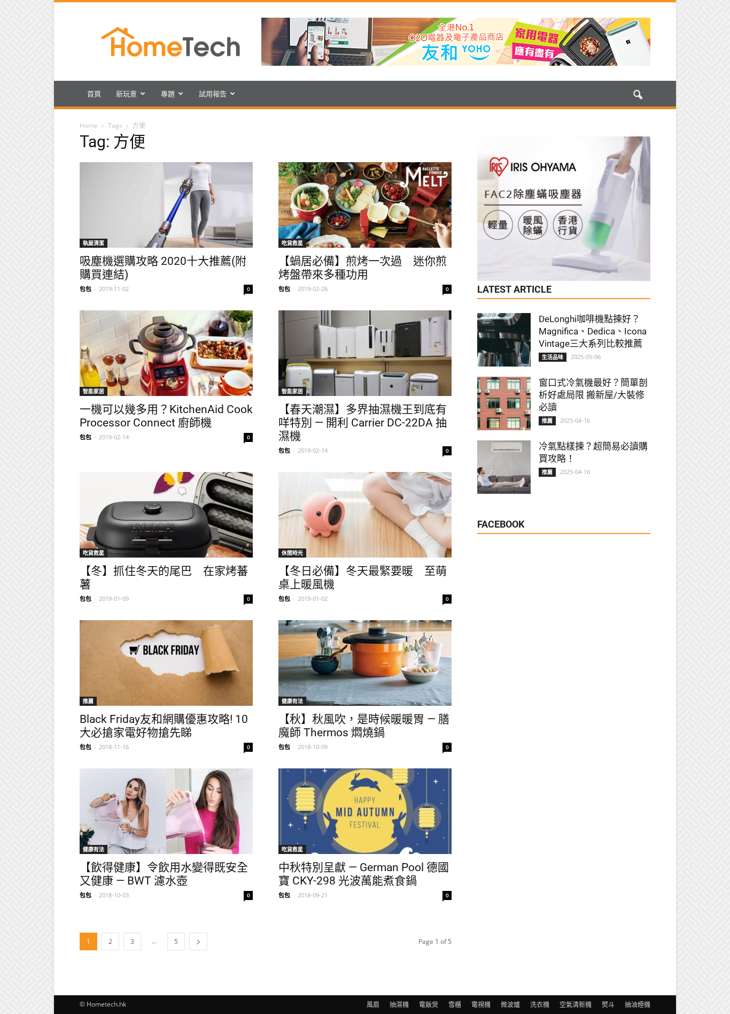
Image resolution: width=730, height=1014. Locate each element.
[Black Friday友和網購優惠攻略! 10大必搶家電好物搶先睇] (166, 663)
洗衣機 (539, 1004)
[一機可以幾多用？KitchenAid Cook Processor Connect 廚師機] (166, 353)
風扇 (373, 1004)
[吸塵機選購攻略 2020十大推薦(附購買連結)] (166, 205)
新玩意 (126, 93)
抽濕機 (399, 1004)
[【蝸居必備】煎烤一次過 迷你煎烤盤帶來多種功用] (365, 205)
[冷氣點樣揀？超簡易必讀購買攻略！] (504, 467)
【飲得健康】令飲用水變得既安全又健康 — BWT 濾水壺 (164, 874)
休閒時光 (292, 552)
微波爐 (510, 1004)
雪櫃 (454, 1004)
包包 (85, 289)
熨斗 (608, 1004)
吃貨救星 (292, 243)
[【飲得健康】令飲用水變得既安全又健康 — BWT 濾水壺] (166, 811)
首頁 (94, 93)
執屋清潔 (93, 243)
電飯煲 (428, 1004)
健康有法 (292, 701)
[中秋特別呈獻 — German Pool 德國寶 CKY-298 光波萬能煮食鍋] (365, 811)
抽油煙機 (637, 1004)
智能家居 (93, 391)
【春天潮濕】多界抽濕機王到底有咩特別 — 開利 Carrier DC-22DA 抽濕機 (362, 423)
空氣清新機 (576, 1004)
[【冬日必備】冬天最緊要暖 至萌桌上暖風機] (365, 515)
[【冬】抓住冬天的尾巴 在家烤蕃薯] (166, 515)
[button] (637, 95)
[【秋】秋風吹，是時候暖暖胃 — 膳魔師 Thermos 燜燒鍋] (365, 663)
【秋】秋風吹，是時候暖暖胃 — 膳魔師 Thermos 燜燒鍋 (363, 726)
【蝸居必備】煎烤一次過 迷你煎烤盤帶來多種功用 (362, 268)
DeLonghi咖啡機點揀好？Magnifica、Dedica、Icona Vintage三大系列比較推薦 (593, 331)
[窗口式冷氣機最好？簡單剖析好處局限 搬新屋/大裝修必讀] (504, 403)
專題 (168, 93)
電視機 (481, 1004)
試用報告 (213, 93)
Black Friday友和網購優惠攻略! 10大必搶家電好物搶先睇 (164, 726)
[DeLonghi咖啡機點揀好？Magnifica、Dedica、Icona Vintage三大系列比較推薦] (504, 340)
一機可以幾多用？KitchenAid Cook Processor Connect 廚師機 (166, 416)
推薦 (88, 701)
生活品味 (552, 357)
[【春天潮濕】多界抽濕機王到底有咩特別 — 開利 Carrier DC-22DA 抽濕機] (365, 353)
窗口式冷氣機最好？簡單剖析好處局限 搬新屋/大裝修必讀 (593, 395)
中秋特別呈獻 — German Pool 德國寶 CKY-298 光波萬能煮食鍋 (363, 874)
